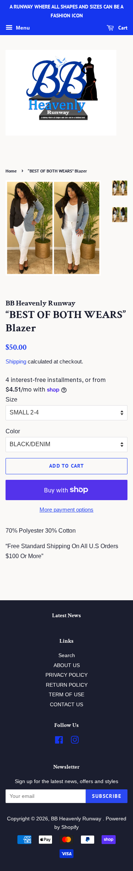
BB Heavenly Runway (77, 819)
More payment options (66, 509)
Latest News (66, 615)
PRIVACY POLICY (66, 675)
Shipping (16, 361)
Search (66, 655)
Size (11, 399)
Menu (22, 28)
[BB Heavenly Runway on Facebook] (59, 741)
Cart (122, 27)
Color (13, 431)
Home (11, 171)
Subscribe (106, 796)
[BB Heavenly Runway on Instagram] (75, 741)
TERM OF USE (66, 694)
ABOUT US (67, 665)
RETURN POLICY (67, 685)
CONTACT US (66, 704)
